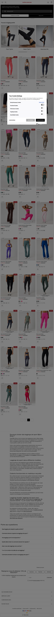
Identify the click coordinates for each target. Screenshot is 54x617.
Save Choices (30, 120)
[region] (27, 109)
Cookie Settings (12, 120)
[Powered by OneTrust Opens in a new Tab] (41, 124)
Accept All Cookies (40, 120)
